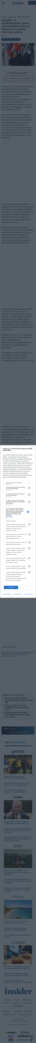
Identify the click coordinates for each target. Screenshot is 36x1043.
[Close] (32, 449)
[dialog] (18, 521)
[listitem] (18, 483)
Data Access (18, 594)
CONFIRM (10, 587)
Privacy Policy (29, 594)
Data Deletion (7, 594)
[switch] (28, 488)
